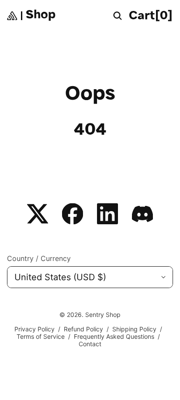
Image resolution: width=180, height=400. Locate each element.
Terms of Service (41, 336)
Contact (90, 344)
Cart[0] (151, 16)
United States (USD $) (60, 277)
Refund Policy (83, 329)
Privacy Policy (34, 329)
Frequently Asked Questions (114, 336)
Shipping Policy (134, 329)
